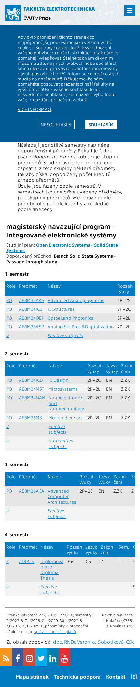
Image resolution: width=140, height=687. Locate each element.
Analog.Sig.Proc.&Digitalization (81, 326)
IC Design (59, 380)
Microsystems (63, 389)
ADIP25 (26, 561)
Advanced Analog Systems (76, 300)
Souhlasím (101, 124)
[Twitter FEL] (41, 657)
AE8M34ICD (31, 380)
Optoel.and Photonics (70, 318)
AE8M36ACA (31, 491)
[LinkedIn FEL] (53, 657)
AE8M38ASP (31, 326)
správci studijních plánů (55, 631)
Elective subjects (65, 335)
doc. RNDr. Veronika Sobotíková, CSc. (94, 642)
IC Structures (61, 309)
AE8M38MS (30, 417)
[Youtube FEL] (64, 657)
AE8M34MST (31, 389)
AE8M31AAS (31, 300)
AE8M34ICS (30, 309)
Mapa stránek (32, 676)
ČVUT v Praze (37, 17)
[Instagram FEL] (29, 657)
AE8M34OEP (31, 318)
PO (9, 300)
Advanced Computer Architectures (62, 496)
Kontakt (115, 676)
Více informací (34, 109)
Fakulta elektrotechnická (59, 9)
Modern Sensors (66, 417)
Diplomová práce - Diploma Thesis (51, 569)
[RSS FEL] (6, 657)
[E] (134, 676)
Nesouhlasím (56, 124)
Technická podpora (77, 676)
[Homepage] (13, 13)
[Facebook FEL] (17, 657)
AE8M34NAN (32, 397)
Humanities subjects (61, 443)
